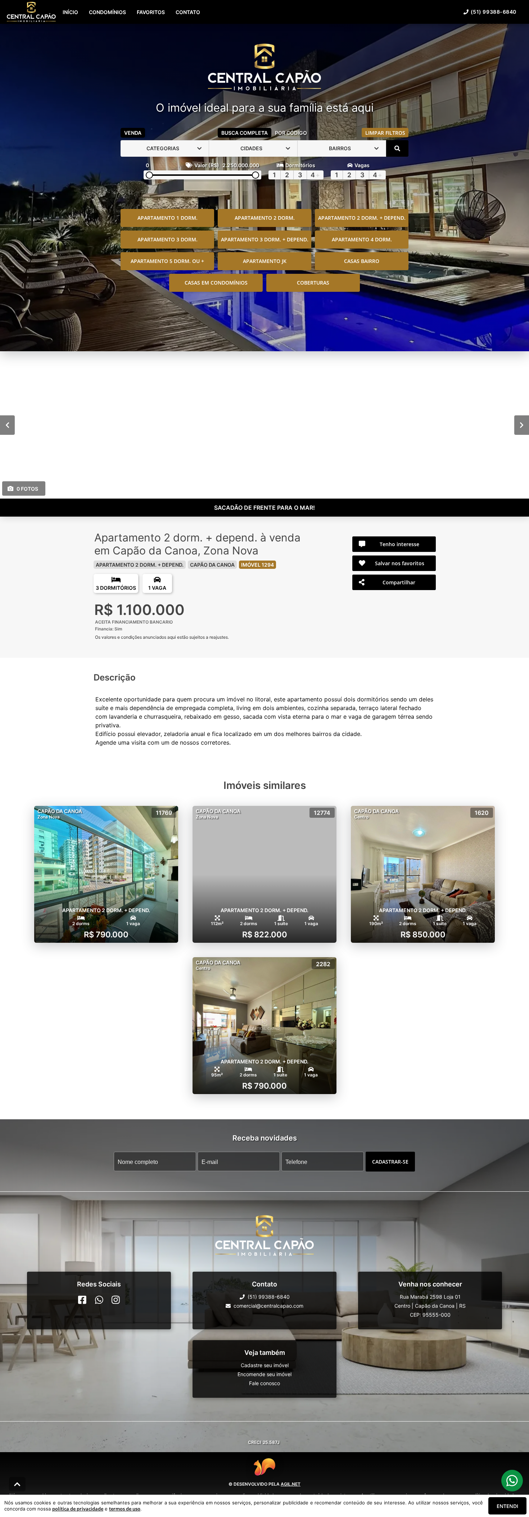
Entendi (507, 1506)
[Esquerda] (7, 424)
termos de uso (124, 1508)
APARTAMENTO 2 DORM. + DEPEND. (362, 217)
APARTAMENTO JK (264, 261)
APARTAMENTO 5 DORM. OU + (167, 261)
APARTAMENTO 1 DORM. (167, 217)
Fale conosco (264, 1383)
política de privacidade (77, 1508)
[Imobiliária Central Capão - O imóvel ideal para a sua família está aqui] (264, 68)
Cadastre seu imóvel (265, 1365)
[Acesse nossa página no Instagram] (116, 1299)
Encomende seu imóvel (264, 1374)
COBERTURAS (313, 282)
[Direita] (521, 424)
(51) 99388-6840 (493, 12)
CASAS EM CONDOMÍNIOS (216, 282)
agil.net (290, 1484)
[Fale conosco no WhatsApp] (99, 1299)
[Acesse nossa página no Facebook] (82, 1299)
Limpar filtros (385, 132)
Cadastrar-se (390, 1161)
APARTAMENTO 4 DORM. (362, 239)
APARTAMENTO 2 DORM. (265, 217)
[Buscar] (397, 148)
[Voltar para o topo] (17, 1484)
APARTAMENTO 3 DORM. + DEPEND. (264, 239)
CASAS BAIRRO (361, 261)
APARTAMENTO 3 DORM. (167, 239)
